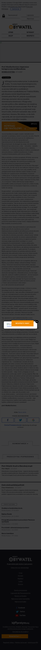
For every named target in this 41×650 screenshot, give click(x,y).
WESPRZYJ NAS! (23, 323)
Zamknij (9, 326)
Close (36, 321)
